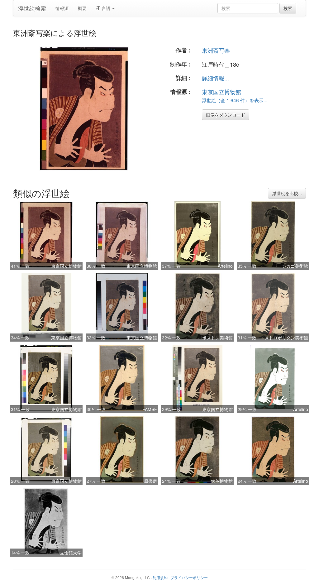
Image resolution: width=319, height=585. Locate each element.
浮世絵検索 (32, 8)
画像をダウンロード (225, 115)
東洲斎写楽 (216, 50)
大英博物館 (222, 481)
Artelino (225, 266)
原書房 (150, 481)
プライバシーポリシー (189, 577)
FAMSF (149, 409)
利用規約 (160, 577)
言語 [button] (106, 8)
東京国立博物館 (221, 92)
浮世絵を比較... (287, 193)
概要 (82, 8)
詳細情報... (215, 78)
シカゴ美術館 (295, 266)
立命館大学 (71, 552)
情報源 (62, 8)
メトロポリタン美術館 (286, 337)
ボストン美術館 (217, 337)
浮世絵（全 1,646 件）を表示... (234, 100)
